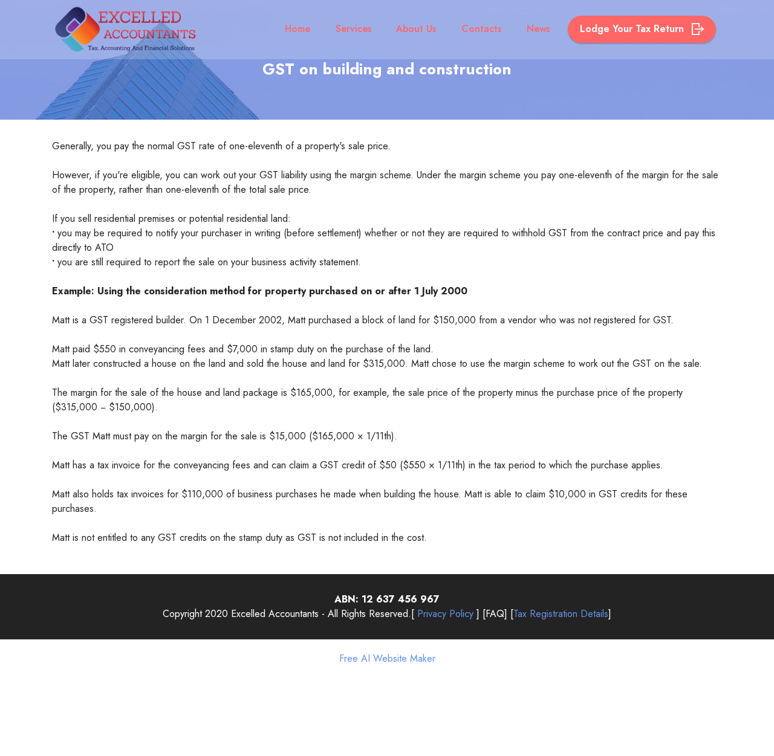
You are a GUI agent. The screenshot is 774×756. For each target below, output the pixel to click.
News (538, 29)
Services (353, 29)
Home (297, 29)
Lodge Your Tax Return (633, 29)
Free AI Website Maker (387, 659)
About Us (416, 29)
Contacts (481, 29)
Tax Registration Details (560, 614)
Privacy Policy (445, 614)
